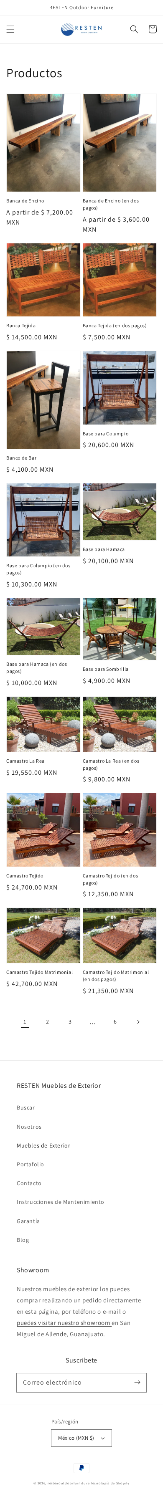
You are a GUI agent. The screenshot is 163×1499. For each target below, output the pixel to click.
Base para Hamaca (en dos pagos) (36, 667)
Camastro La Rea (25, 761)
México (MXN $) (76, 1437)
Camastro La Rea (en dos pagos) (111, 764)
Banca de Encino (25, 200)
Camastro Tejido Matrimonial (39, 972)
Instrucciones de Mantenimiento (60, 1202)
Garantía (28, 1221)
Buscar (26, 1107)
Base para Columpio (106, 433)
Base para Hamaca (104, 549)
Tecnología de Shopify (110, 1483)
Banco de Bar (21, 458)
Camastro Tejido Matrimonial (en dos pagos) (116, 975)
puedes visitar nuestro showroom (64, 1323)
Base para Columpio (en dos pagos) (38, 569)
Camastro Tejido (24, 875)
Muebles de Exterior (43, 1145)
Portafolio (30, 1164)
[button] (10, 29)
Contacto (29, 1183)
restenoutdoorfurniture (68, 1483)
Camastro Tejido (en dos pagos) (110, 879)
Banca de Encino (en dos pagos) (111, 204)
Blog (23, 1240)
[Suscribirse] (137, 1382)
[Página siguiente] (138, 1022)
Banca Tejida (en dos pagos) (115, 325)
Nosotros (29, 1126)
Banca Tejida (21, 325)
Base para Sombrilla (106, 669)
